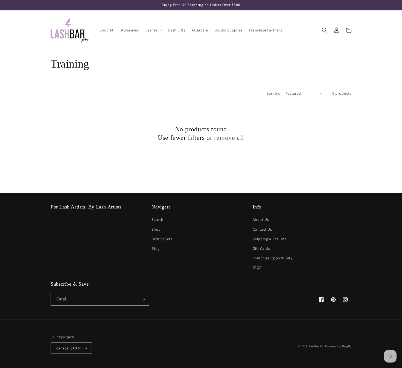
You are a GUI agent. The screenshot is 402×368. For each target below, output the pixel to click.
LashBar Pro (317, 346)
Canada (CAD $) (68, 348)
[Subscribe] (143, 299)
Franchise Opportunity (273, 258)
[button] (153, 30)
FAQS (257, 267)
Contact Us (262, 229)
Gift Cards (261, 248)
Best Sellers (162, 238)
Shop (156, 229)
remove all (229, 137)
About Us (261, 219)
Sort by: (273, 93)
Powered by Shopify (338, 346)
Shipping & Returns (270, 238)
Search (158, 219)
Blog (155, 248)
